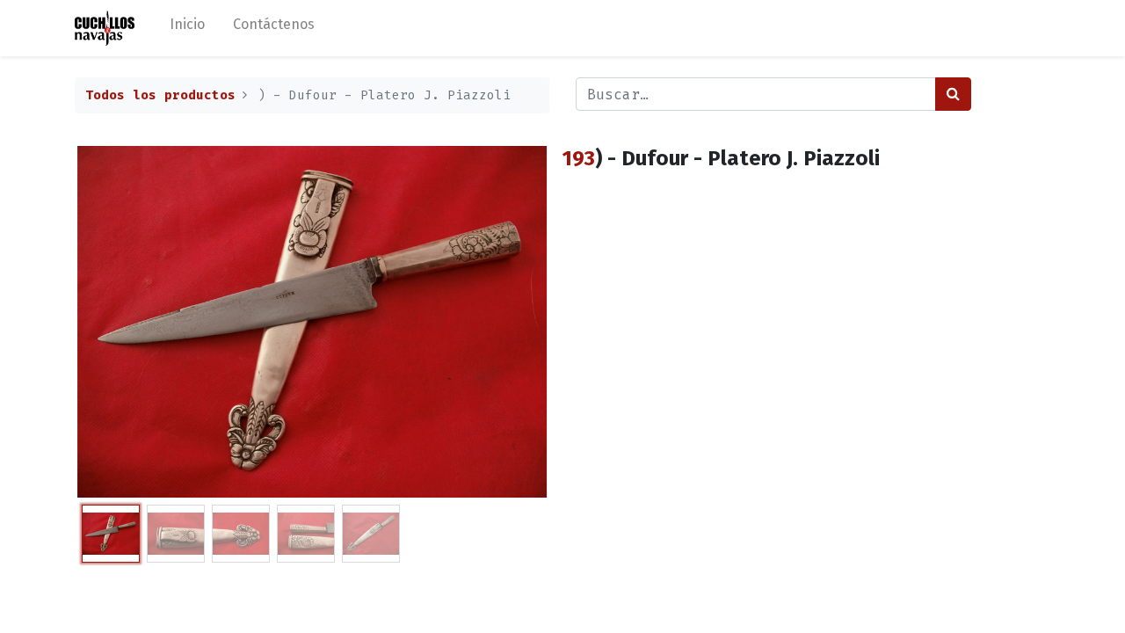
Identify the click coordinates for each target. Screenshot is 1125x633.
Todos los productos (160, 95)
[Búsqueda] (953, 94)
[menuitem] (187, 28)
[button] (110, 322)
